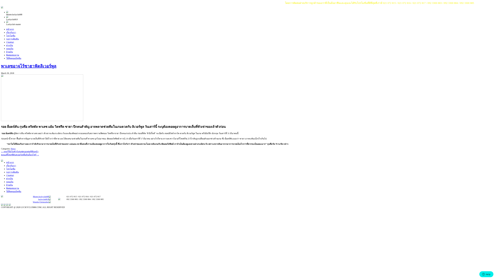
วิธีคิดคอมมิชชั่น (13, 58)
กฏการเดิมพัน (12, 39)
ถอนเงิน (9, 49)
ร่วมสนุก (10, 42)
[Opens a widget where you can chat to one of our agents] (486, 274)
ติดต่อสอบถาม (12, 55)
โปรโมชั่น (10, 36)
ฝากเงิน (9, 45)
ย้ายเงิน (9, 52)
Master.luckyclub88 (41, 197)
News (13, 149)
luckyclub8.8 (43, 199)
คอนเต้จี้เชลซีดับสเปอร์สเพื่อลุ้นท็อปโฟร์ (20, 155)
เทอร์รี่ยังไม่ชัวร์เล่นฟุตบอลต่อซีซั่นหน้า (19, 151)
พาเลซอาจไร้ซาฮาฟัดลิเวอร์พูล (28, 66)
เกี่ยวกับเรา (11, 32)
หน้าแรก (10, 29)
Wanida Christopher (41, 202)
